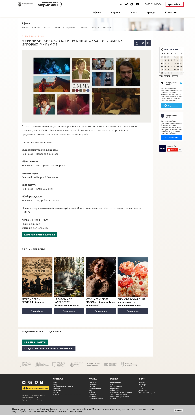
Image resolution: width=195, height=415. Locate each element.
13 (171, 63)
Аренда (150, 12)
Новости (141, 383)
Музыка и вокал (115, 387)
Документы (142, 391)
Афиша (96, 12)
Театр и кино (114, 391)
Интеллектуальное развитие (120, 393)
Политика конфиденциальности (33, 395)
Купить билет (175, 4)
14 (175, 63)
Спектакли (83, 27)
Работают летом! (115, 383)
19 (168, 67)
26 (168, 70)
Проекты (58, 379)
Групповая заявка (96, 399)
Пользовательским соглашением (65, 411)
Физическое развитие (118, 395)
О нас (133, 12)
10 (162, 63)
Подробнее (37, 311)
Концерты (47, 27)
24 (162, 70)
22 (178, 67)
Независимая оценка (146, 393)
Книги (55, 383)
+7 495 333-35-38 (152, 4)
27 (171, 70)
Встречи (25, 27)
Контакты (171, 12)
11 (165, 63)
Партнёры (142, 385)
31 (162, 73)
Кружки (115, 12)
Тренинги (95, 27)
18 (165, 67)
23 (181, 67)
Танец (111, 385)
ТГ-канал (112, 399)
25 (165, 70)
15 (178, 63)
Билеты (141, 389)
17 (162, 67)
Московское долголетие (119, 397)
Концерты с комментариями (64, 387)
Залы (140, 387)
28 (175, 70)
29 (178, 70)
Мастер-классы (69, 27)
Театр (55, 385)
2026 (175, 49)
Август (168, 49)
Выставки (36, 27)
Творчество (114, 389)
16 (181, 63)
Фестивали (106, 27)
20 (171, 67)
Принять (178, 410)
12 (168, 63)
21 (175, 67)
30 (181, 70)
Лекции (57, 27)
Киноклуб (56, 389)
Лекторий (57, 391)
